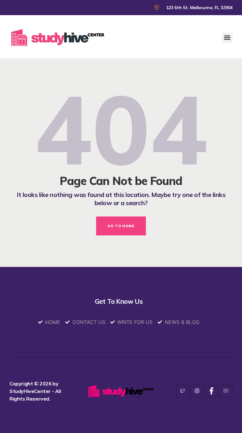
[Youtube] (226, 391)
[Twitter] (182, 391)
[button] (227, 37)
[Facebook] (211, 391)
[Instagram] (197, 391)
